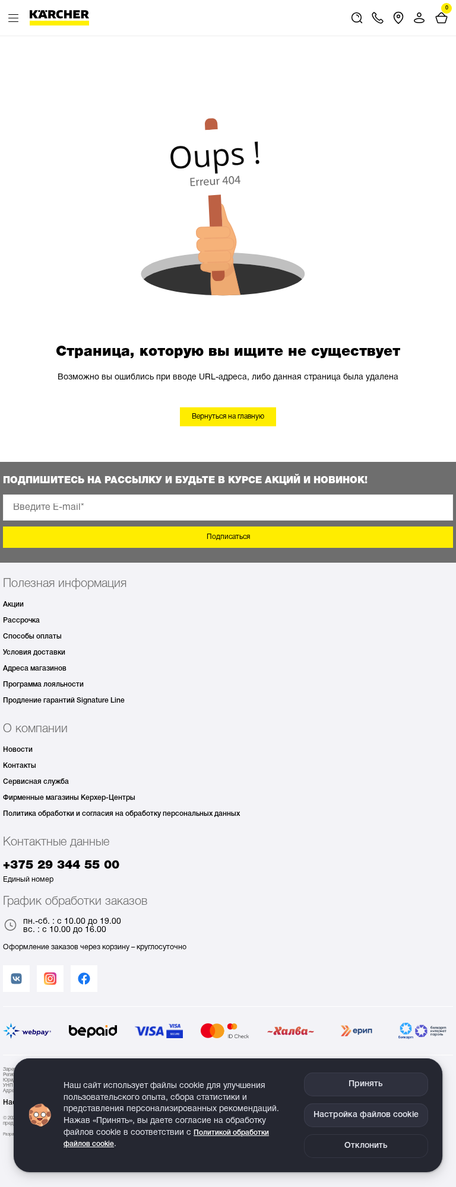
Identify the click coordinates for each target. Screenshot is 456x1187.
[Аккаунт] (418, 18)
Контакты (19, 765)
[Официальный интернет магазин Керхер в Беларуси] (59, 17)
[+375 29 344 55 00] (377, 18)
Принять (366, 1084)
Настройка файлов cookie (366, 1115)
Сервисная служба (36, 781)
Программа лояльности (43, 684)
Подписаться (228, 537)
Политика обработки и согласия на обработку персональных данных (121, 814)
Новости (18, 749)
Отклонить (366, 1146)
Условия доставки (34, 652)
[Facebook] (84, 978)
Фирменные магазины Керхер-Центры (69, 797)
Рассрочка (21, 620)
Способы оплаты (32, 636)
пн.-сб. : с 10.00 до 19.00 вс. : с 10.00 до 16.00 (72, 926)
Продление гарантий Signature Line (64, 700)
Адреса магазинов (34, 668)
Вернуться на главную (228, 416)
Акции (13, 604)
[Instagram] (50, 978)
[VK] (16, 978)
